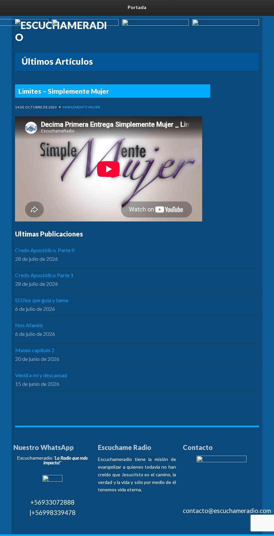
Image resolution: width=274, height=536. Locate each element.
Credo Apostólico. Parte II (45, 250)
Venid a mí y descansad (41, 375)
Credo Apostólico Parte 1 (44, 275)
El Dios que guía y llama (41, 300)
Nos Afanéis (29, 325)
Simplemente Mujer (81, 107)
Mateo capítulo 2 (34, 350)
